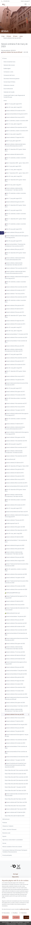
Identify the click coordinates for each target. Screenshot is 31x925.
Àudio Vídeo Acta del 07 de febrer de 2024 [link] (15, 790)
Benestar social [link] (6, 833)
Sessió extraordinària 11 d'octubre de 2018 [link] (17, 334)
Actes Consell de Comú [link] (9, 61)
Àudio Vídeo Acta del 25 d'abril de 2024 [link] (14, 815)
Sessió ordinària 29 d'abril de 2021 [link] (14, 601)
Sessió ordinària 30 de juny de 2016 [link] (15, 232)
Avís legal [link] (15, 874)
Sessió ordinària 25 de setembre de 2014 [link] (16, 127)
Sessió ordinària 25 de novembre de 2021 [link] (16, 630)
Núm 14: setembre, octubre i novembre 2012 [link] (15, 224)
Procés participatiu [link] (7, 855)
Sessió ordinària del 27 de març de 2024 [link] (16, 809)
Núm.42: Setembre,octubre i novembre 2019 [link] (15, 500)
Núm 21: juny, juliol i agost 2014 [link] (14, 210)
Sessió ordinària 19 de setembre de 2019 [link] (16, 456)
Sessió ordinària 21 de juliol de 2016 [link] (15, 379)
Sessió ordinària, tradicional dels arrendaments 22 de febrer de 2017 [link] (14, 350)
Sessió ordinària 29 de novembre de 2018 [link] (16, 337)
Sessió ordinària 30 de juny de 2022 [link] (15, 667)
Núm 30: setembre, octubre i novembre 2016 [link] (15, 282)
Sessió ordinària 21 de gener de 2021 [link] (15, 577)
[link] (1, 233)
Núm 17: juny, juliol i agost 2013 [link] (14, 198)
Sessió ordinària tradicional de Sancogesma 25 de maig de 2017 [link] (16, 414)
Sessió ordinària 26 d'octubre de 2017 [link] (15, 290)
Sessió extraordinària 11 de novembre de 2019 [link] (16, 541)
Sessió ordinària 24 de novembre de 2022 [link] (16, 694)
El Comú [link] (9, 36)
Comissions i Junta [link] (8, 71)
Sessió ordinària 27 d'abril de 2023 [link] (14, 721)
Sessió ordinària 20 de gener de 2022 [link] (15, 643)
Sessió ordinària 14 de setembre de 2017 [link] (16, 403)
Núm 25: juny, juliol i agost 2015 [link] (14, 241)
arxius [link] (21, 36)
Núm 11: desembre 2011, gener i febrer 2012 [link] (15, 219)
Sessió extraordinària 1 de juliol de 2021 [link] (16, 616)
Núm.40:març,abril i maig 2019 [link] (14, 444)
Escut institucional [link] (8, 88)
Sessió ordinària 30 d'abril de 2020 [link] (14, 537)
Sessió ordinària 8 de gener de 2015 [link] (15, 201)
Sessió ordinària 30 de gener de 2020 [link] (15, 526)
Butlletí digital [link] (7, 68)
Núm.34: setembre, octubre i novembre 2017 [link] (15, 419)
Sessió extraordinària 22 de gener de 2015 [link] (17, 114)
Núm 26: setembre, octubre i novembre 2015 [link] (15, 301)
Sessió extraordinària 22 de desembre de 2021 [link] (16, 634)
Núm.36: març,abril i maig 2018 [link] (14, 368)
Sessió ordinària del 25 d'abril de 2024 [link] (15, 812)
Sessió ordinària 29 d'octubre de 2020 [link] (15, 586)
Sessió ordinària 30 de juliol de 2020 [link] (15, 548)
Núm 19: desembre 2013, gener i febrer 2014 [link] (15, 150)
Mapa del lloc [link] (15, 876)
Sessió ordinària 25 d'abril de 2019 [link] (14, 462)
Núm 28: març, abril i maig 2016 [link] (14, 330)
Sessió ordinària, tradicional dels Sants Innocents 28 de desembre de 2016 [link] (15, 272)
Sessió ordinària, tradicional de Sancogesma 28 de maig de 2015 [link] (17, 277)
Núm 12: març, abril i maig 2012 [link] (14, 169)
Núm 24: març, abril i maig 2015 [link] (14, 107)
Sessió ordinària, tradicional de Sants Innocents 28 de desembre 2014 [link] (15, 258)
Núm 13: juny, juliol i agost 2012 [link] (14, 103)
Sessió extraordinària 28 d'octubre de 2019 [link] (17, 486)
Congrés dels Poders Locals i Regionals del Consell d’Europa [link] (14, 96)
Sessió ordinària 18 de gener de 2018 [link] (15, 437)
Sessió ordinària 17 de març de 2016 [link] (15, 293)
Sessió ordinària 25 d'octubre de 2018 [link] (15, 364)
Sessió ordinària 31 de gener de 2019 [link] (15, 410)
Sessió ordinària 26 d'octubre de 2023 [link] (15, 743)
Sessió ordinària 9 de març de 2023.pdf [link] (12, 52)
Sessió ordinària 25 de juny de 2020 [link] (15, 557)
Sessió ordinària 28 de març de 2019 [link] (15, 479)
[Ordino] (3, 4)
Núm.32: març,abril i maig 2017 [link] (14, 327)
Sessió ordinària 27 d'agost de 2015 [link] (15, 137)
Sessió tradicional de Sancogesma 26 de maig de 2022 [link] (16, 662)
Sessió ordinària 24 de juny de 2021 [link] (15, 619)
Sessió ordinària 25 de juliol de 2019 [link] (15, 469)
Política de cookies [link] (22, 924)
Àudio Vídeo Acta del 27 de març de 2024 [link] (15, 805)
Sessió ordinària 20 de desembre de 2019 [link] (16, 530)
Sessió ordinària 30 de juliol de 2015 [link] (15, 305)
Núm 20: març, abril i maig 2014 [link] (14, 176)
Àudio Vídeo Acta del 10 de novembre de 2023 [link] (16, 770)
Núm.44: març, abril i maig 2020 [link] (14, 533)
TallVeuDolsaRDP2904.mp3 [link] (13, 592)
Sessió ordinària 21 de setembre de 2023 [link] (16, 739)
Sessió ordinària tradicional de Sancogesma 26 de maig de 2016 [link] (16, 236)
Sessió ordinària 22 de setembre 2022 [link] (15, 687)
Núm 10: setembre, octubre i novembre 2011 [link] (15, 158)
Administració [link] (5, 819)
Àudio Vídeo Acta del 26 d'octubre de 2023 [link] (15, 773)
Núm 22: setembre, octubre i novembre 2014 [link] (15, 214)
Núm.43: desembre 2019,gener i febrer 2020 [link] (17, 466)
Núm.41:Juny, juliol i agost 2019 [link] (14, 508)
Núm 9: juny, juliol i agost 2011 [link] (13, 140)
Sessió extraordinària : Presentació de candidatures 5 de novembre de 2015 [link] (15, 245)
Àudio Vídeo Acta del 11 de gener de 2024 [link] (15, 787)
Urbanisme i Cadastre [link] (7, 826)
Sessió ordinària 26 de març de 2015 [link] (15, 117)
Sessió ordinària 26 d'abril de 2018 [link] (14, 472)
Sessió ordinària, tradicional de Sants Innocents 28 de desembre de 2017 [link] (15, 428)
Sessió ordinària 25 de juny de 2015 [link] (15, 312)
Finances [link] (4, 822)
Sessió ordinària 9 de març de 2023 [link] (15, 714)
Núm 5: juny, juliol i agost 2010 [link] (13, 166)
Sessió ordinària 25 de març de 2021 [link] (15, 604)
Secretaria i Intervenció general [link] (11, 78)
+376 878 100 (6, 1)
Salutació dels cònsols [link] (9, 65)
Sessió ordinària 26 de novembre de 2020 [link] (16, 589)
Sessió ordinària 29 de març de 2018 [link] (15, 406)
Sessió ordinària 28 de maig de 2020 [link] (15, 560)
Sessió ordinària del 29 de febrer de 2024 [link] (16, 802)
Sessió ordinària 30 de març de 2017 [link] (15, 376)
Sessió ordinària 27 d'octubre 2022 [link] (15, 690)
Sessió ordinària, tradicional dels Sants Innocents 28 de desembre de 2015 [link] (15, 145)
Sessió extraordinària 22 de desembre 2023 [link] (17, 756)
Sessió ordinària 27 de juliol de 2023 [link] (15, 731)
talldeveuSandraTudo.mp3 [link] (13, 613)
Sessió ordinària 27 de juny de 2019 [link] (15, 520)
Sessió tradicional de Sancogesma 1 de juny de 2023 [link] (16, 735)
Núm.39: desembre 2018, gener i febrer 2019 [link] (15, 490)
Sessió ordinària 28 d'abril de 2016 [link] (14, 154)
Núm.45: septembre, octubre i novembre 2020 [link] (16, 569)
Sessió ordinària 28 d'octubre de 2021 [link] (15, 626)
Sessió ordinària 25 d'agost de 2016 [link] (15, 320)
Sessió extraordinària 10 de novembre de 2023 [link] (16, 747)
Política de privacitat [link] (11, 924)
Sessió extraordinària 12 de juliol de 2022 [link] (16, 670)
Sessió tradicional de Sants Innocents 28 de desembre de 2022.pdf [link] (16, 698)
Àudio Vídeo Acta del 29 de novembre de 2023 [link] (16, 777)
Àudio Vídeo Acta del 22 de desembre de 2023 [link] (16, 780)
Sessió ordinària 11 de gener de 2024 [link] (15, 760)
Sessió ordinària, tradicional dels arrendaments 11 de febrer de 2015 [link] (14, 189)
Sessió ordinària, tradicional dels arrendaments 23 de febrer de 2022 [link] (14, 647)
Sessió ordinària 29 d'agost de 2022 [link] (15, 680)
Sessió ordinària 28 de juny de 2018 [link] (15, 346)
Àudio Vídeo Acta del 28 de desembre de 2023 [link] (16, 783)
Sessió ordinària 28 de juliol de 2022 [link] (15, 677)
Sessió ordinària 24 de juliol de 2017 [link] (15, 361)
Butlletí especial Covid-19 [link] (12, 523)
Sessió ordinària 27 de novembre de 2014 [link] (16, 268)
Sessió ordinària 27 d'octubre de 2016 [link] (15, 395)
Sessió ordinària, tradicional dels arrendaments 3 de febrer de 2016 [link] (13, 263)
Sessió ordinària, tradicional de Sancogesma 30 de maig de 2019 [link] (17, 515)
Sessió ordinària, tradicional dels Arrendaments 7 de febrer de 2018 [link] (13, 451)
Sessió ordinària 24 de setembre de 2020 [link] (16, 574)
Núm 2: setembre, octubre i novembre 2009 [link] (17, 120)
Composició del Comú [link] (9, 75)
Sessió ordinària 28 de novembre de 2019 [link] (16, 482)
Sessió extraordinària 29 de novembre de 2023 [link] (16, 752)
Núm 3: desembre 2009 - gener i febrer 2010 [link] (17, 163)
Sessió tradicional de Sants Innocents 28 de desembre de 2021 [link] (16, 639)
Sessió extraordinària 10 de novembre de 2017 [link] (16, 341)
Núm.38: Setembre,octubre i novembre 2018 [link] (15, 399)
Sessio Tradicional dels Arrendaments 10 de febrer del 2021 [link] (16, 608)
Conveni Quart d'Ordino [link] (9, 82)
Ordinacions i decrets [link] (9, 85)
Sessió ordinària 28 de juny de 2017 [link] (15, 249)
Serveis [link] (4, 843)
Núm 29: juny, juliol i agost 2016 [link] (14, 229)
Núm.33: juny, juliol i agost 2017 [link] (14, 388)
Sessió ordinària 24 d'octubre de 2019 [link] (15, 505)
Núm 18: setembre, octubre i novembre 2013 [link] (15, 194)
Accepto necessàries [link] (17, 917)
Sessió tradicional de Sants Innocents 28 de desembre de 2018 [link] (16, 383)
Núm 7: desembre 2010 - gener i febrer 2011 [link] (17, 173)
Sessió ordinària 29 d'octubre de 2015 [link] (15, 324)
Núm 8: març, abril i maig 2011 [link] (13, 184)
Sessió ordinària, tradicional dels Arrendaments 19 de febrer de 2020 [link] (14, 553)
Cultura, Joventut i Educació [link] (9, 829)
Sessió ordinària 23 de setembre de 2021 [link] (16, 623)
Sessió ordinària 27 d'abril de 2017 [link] (14, 423)
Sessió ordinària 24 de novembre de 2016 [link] (16, 287)
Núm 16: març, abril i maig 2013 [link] (14, 124)
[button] (25, 4)
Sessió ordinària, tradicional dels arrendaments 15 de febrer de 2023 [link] (14, 710)
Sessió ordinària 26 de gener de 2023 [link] (15, 702)
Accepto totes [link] (27, 917)
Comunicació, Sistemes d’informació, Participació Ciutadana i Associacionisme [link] (14, 851)
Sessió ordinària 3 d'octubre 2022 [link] (14, 684)
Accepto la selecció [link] (6, 917)
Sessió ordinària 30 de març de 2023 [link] (15, 717)
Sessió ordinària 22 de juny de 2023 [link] (15, 727)
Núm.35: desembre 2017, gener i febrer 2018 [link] (15, 316)
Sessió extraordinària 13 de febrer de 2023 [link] (17, 706)
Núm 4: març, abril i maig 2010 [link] (13, 134)
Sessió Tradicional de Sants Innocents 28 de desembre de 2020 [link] (16, 564)
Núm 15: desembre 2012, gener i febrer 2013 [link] (15, 206)
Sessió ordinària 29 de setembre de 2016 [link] (16, 357)
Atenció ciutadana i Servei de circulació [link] (12, 846)
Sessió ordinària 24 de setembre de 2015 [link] (16, 297)
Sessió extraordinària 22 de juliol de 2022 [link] (16, 674)
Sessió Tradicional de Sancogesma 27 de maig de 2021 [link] (16, 597)
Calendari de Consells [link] (9, 92)
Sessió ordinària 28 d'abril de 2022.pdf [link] (15, 655)
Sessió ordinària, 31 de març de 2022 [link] (15, 652)
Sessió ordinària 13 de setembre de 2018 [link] (16, 440)
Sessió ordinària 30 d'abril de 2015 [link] (14, 308)
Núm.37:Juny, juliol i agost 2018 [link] (14, 354)
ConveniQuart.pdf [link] (10, 459)
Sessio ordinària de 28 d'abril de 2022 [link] (15, 658)
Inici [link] (3, 36)
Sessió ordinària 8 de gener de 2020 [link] (15, 545)
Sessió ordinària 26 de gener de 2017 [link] (15, 391)
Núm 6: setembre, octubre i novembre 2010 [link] (17, 130)
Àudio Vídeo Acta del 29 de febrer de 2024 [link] (15, 799)
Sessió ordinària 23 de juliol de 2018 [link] (15, 476)
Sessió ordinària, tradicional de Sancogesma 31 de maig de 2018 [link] (17, 433)
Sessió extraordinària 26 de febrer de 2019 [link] (17, 511)
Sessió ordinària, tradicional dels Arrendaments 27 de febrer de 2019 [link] (14, 495)
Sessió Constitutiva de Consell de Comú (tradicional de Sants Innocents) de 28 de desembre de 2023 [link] (15, 765)
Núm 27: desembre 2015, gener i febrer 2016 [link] (15, 180)
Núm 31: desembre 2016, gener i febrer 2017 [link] (15, 372)
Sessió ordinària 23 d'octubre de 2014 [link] (15, 110)
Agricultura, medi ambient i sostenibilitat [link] (12, 839)
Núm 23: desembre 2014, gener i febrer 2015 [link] (15, 253)
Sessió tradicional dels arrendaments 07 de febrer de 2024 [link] (16, 794)
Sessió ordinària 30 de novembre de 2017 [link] (16, 447)
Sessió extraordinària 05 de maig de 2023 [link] (16, 724)
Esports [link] (4, 836)
